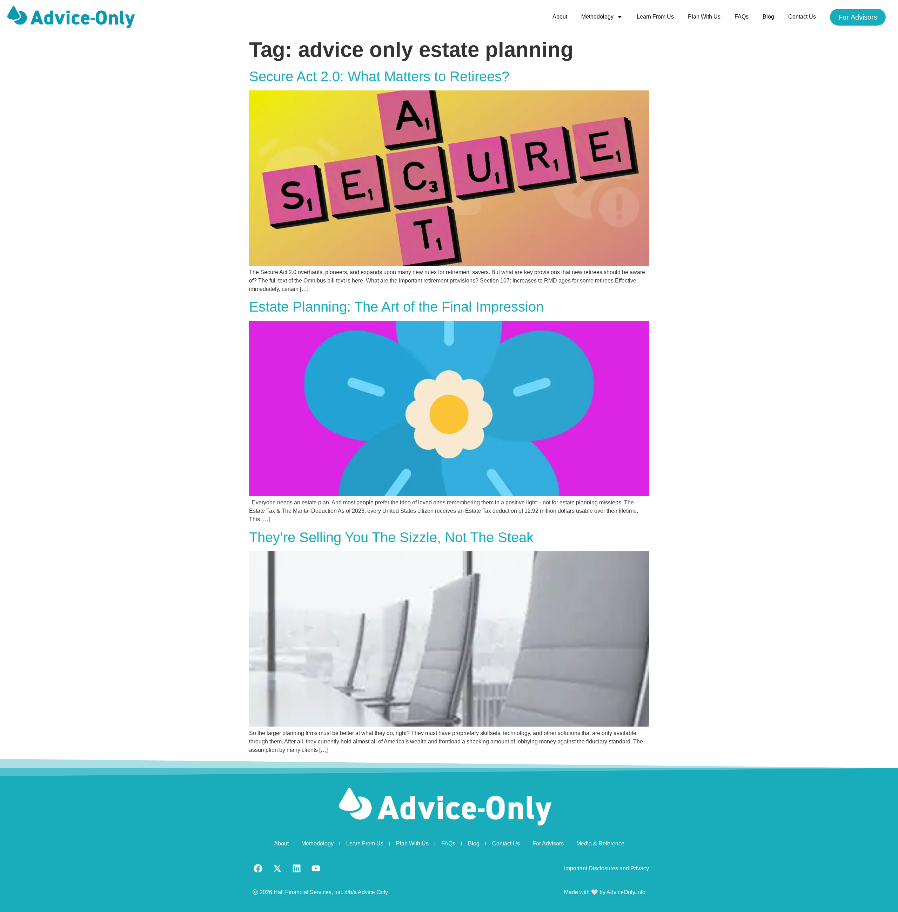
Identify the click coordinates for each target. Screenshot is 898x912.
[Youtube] (315, 868)
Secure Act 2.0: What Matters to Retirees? (379, 76)
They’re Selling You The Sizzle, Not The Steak (391, 537)
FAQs (742, 17)
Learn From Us (655, 17)
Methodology (597, 17)
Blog (768, 17)
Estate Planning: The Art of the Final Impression (396, 306)
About (559, 17)
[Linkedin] (296, 868)
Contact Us (802, 17)
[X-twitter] (277, 868)
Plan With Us (704, 17)
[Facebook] (258, 868)
